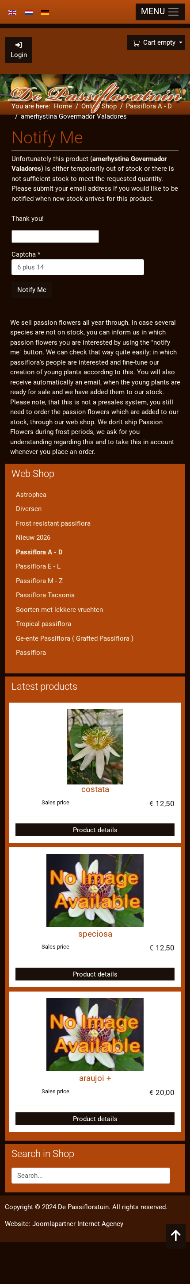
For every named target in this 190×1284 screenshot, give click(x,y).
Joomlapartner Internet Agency (77, 1224)
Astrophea (31, 495)
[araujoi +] (95, 1034)
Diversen (29, 509)
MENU (154, 11)
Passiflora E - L (38, 566)
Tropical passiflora (43, 624)
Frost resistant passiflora (53, 523)
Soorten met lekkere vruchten (59, 610)
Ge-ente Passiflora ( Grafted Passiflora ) (74, 638)
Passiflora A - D (39, 552)
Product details (95, 830)
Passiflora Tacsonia (45, 595)
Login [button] (19, 55)
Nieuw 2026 (33, 538)
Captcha (25, 254)
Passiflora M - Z (39, 581)
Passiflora (31, 653)
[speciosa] (95, 890)
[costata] (95, 746)
